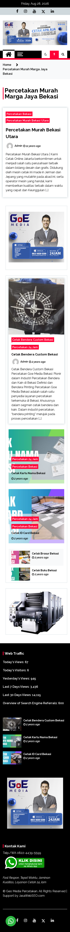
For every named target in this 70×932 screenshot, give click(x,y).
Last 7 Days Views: (16, 686)
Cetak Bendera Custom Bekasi (32, 339)
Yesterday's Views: (17, 678)
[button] (46, 54)
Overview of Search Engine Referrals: (30, 703)
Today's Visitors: (15, 670)
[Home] (9, 54)
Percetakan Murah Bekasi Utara (28, 120)
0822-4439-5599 (29, 853)
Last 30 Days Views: (17, 695)
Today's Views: (14, 662)
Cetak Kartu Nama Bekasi (28, 473)
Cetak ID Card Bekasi (25, 533)
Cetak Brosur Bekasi (45, 553)
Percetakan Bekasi (19, 113)
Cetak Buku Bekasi (44, 570)
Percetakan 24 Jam (25, 347)
